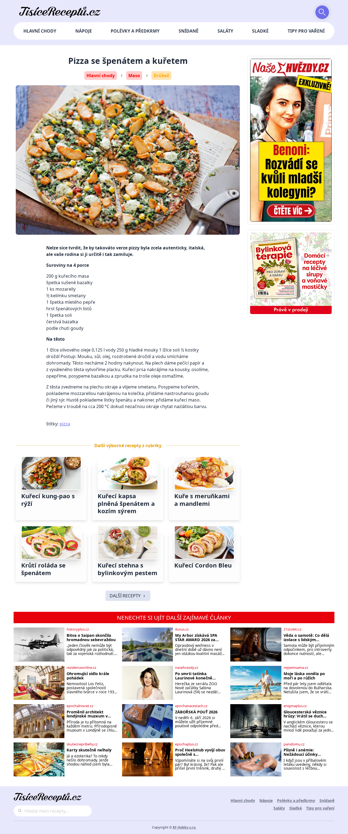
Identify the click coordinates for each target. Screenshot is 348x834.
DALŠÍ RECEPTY (125, 596)
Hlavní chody (39, 31)
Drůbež (161, 76)
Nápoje (83, 31)
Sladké (260, 31)
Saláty (225, 31)
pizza (65, 424)
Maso (134, 76)
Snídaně (188, 31)
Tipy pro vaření (306, 31)
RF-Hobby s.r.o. (184, 827)
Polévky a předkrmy (135, 31)
